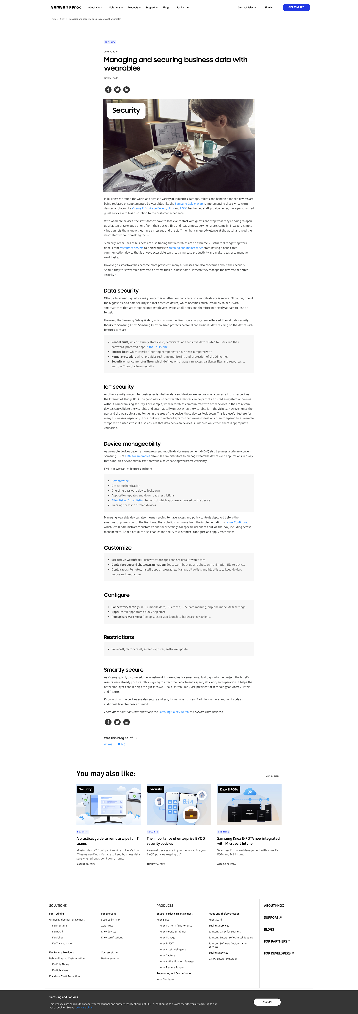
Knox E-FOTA (167, 943)
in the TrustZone (157, 347)
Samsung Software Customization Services (228, 945)
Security (110, 42)
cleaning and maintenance (186, 248)
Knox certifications (112, 937)
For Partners (184, 7)
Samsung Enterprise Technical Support (231, 937)
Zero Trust (107, 925)
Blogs (166, 7)
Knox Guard (215, 919)
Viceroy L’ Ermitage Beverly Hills (153, 208)
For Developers (277, 953)
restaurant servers (131, 248)
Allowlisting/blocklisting (128, 500)
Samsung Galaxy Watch (190, 203)
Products (165, 906)
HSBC (183, 208)
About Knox (95, 7)
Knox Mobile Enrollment (173, 931)
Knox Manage (167, 937)
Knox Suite (163, 919)
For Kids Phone (60, 964)
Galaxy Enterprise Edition (223, 958)
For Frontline (59, 925)
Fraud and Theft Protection (64, 976)
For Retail (57, 931)
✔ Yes (108, 744)
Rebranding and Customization (67, 958)
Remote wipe (120, 481)
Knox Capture (167, 955)
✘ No (121, 744)
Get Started (296, 7)
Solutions (58, 906)
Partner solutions (111, 958)
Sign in (269, 7)
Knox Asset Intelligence (173, 949)
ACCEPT (267, 1002)
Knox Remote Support (172, 967)
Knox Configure (237, 522)
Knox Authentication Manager (177, 961)
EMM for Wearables (137, 456)
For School (58, 937)
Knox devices (108, 931)
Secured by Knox (110, 919)
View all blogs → (274, 776)
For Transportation (62, 943)
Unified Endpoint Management (66, 919)
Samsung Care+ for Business (225, 931)
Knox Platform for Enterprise (176, 925)
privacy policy (84, 1007)
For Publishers (60, 970)
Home (53, 19)
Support (271, 917)
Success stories (110, 952)
